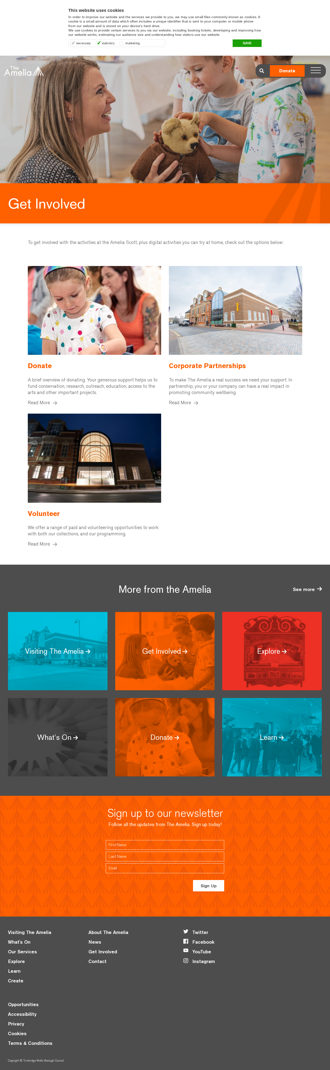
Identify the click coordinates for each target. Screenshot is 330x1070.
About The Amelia (108, 932)
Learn (14, 971)
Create (15, 980)
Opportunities (23, 1004)
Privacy (16, 1023)
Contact (97, 961)
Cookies (17, 1033)
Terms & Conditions (30, 1043)
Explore (16, 961)
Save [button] (247, 43)
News (94, 942)
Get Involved (102, 951)
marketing (132, 43)
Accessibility (22, 1014)
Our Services (22, 951)
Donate (287, 70)
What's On (19, 942)
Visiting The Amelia (29, 932)
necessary (83, 43)
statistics (108, 43)
